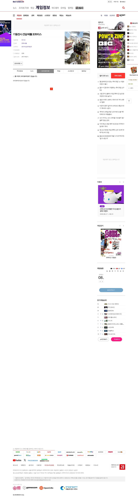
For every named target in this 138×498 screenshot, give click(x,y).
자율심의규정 (70, 465)
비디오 (23, 40)
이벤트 (99, 182)
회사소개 (15, 465)
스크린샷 (71, 71)
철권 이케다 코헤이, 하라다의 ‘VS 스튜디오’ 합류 (112, 101)
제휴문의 (23, 465)
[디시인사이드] (91, 455)
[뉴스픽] (60, 455)
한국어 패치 (133, 56)
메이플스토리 (112, 317)
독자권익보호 (60, 465)
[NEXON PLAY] (70, 452)
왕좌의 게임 (133, 30)
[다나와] (80, 452)
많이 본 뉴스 (104, 76)
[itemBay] (91, 452)
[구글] (28, 452)
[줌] (60, 452)
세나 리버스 (133, 36)
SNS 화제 (118, 76)
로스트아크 (111, 334)
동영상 (84, 71)
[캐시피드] (80, 455)
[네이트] (49, 452)
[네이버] (18, 452)
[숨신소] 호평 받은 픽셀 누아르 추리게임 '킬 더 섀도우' (112, 137)
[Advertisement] (52, 25)
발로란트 (111, 310)
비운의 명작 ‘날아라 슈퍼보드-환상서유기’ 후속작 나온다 (112, 107)
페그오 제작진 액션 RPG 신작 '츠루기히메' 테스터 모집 (112, 131)
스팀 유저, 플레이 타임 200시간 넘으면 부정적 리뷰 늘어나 (112, 95)
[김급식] (39, 455)
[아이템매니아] (28, 455)
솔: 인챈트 (132, 26)
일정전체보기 (111, 290)
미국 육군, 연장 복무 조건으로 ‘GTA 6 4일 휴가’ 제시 (112, 125)
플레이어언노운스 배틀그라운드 (118, 324)
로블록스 (111, 330)
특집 (58, 71)
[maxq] (110, 452)
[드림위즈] (120, 452)
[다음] (39, 452)
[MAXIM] (101, 452)
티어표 (131, 53)
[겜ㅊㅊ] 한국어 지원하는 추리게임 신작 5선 (112, 89)
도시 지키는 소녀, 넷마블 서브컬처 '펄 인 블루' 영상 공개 (112, 119)
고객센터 (80, 465)
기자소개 (95, 465)
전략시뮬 (24, 43)
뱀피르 (131, 33)
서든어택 (111, 327)
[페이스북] (34, 460)
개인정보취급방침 (49, 465)
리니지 (110, 320)
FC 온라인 (111, 307)
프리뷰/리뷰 (45, 71)
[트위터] (26, 460)
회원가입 (116, 1)
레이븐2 (131, 40)
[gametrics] (18, 455)
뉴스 (31, 71)
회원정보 (87, 465)
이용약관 (39, 465)
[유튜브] (18, 460)
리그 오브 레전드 (113, 304)
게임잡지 (100, 226)
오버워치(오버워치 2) (114, 314)
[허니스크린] (49, 455)
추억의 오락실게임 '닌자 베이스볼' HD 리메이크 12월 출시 (112, 113)
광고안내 (31, 465)
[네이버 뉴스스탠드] (45, 460)
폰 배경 (131, 60)
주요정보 (20, 71)
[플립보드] (70, 455)
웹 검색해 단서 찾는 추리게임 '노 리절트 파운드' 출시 (112, 83)
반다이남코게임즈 (27, 46)
